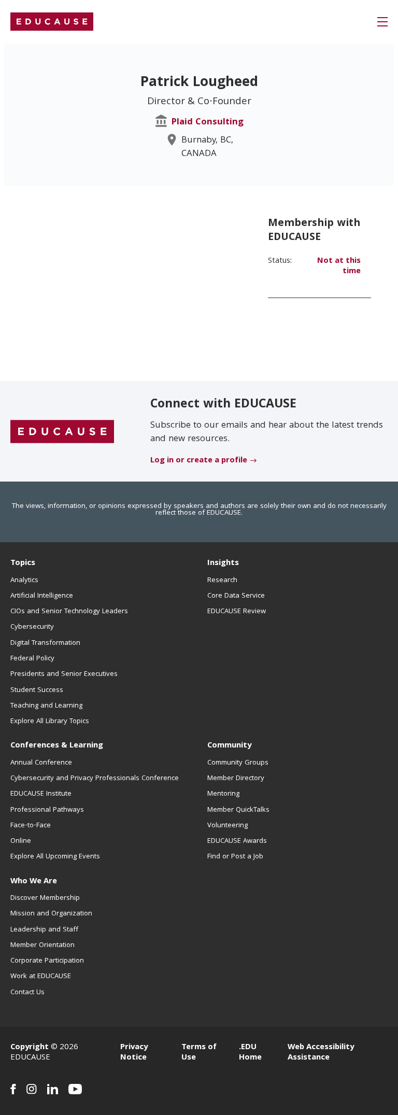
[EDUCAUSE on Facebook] (13, 1089)
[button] (382, 21)
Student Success (36, 690)
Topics (22, 563)
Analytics (24, 580)
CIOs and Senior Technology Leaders (69, 611)
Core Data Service (236, 596)
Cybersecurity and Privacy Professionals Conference (94, 778)
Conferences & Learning (56, 746)
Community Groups (237, 763)
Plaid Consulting (207, 122)
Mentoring (223, 794)
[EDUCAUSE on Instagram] (31, 1089)
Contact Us (27, 992)
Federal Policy (32, 659)
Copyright (29, 1047)
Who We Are (33, 881)
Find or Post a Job (235, 857)
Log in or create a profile (198, 461)
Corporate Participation (47, 961)
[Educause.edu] (62, 432)
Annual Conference (41, 763)
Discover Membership (45, 898)
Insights (223, 563)
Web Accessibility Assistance (321, 1053)
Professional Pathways (47, 810)
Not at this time (339, 266)
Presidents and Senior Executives (64, 674)
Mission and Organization (51, 914)
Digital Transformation (45, 643)
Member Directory (235, 778)
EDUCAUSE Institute (41, 794)
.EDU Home (250, 1053)
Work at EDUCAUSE (40, 976)
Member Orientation (42, 945)
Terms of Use (199, 1053)
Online (20, 841)
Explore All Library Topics (49, 721)
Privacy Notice (134, 1053)
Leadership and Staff (44, 930)
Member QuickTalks (238, 810)
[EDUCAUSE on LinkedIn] (52, 1089)
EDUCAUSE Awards (237, 841)
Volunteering (227, 825)
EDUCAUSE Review (236, 611)
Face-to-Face (30, 825)
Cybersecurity (32, 627)
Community (229, 746)
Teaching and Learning (46, 706)
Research (222, 580)
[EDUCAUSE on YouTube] (75, 1089)
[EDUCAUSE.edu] (51, 21)
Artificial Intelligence (41, 596)
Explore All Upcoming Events (55, 857)
